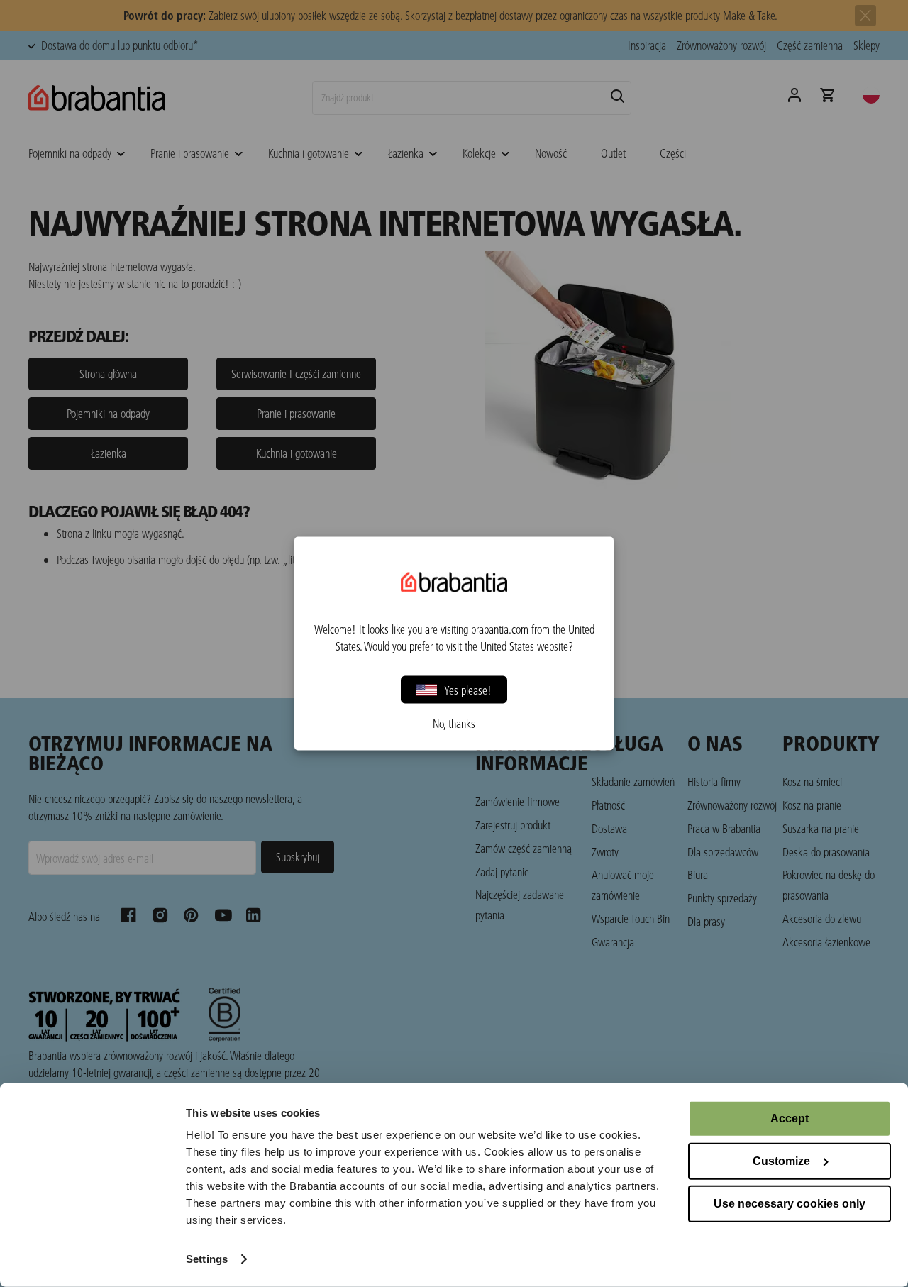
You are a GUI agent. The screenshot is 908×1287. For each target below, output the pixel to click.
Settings (207, 1259)
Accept (789, 1118)
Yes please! (468, 689)
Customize (781, 1161)
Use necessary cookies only (789, 1204)
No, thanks (454, 723)
